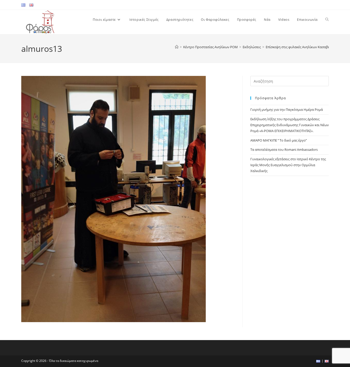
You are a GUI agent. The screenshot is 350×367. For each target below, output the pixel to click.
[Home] (176, 47)
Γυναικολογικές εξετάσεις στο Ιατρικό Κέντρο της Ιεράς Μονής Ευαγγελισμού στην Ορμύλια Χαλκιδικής (288, 165)
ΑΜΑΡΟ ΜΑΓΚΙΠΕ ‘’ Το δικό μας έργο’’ (278, 140)
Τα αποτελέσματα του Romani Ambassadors (284, 149)
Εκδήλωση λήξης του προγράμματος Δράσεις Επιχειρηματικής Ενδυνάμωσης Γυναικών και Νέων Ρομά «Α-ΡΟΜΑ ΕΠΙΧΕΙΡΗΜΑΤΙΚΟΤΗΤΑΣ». (289, 125)
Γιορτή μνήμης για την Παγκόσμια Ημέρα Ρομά (286, 109)
